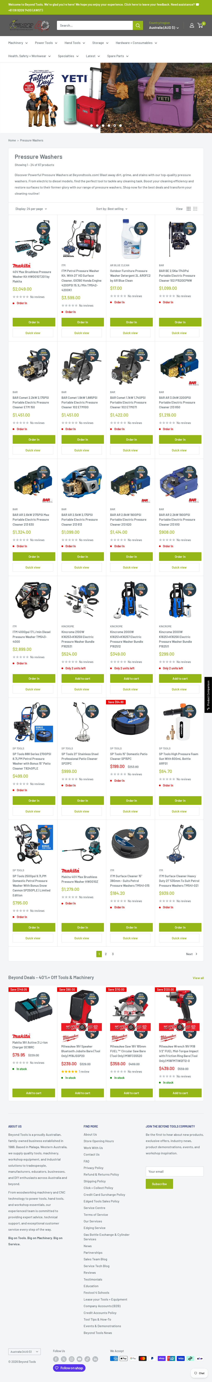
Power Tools (44, 43)
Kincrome (67, 626)
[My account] (192, 25)
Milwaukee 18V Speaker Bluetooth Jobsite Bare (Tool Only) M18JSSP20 (80, 1051)
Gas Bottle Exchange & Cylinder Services (107, 1236)
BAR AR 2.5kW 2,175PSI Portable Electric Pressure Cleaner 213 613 (79, 519)
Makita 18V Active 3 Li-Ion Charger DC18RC (30, 1044)
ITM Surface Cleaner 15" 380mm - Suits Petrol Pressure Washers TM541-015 (129, 881)
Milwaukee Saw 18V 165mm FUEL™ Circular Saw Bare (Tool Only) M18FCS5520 (128, 1051)
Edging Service (95, 1228)
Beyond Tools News (98, 1333)
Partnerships (93, 1252)
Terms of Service (96, 1214)
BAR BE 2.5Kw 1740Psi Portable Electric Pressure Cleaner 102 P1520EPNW (177, 275)
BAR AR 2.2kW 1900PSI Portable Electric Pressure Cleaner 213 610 (177, 519)
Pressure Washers (31, 140)
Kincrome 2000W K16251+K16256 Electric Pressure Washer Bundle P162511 (175, 639)
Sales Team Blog (95, 1259)
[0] (200, 25)
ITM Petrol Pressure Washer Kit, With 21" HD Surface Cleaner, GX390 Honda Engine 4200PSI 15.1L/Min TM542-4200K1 (81, 280)
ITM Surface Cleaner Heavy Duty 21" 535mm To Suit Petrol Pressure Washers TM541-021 (179, 881)
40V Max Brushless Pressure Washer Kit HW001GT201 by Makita (32, 276)
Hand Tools (73, 43)
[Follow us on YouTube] (79, 1359)
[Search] (138, 25)
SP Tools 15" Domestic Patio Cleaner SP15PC (128, 756)
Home (12, 140)
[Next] (203, 1043)
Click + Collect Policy (98, 1188)
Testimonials (93, 1279)
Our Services (93, 1221)
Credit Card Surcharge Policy (104, 1194)
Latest (90, 56)
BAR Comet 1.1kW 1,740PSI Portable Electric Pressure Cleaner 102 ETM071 (128, 402)
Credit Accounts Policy (100, 1313)
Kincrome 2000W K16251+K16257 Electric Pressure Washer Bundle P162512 (126, 639)
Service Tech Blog (97, 1266)
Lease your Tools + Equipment (105, 1299)
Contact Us (92, 1154)
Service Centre (94, 1208)
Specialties (66, 56)
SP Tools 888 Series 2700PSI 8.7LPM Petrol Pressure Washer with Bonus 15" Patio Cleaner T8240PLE (32, 761)
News (88, 1246)
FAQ (86, 1161)
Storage (98, 43)
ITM (63, 265)
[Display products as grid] (188, 209)
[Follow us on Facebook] (56, 1359)
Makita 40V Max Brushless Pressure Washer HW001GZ (79, 879)
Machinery (15, 43)
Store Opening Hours (99, 1141)
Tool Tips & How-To (97, 1319)
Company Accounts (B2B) (102, 1306)
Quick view (32, 333)
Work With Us (93, 1148)
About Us (90, 1134)
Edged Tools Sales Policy (101, 1201)
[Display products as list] (195, 209)
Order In (34, 322)
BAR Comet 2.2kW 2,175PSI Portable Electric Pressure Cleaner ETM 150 (31, 402)
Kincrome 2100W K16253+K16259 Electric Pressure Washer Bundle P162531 (77, 639)
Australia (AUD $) (21, 1351)
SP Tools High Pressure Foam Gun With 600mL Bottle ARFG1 (178, 758)
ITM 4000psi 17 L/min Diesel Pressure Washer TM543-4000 (32, 636)
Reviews (90, 1272)
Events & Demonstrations (102, 1326)
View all (199, 978)
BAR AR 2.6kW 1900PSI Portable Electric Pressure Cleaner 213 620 (128, 519)
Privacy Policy (94, 1168)
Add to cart (82, 678)
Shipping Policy (95, 1181)
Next (189, 954)
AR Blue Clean (119, 265)
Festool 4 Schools (96, 1292)
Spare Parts (115, 56)
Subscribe (159, 1184)
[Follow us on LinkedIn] (95, 1359)
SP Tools (18, 748)
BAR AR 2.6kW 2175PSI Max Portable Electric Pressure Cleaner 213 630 (31, 519)
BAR (161, 265)
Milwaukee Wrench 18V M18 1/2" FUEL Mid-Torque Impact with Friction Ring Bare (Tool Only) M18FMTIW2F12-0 (179, 1053)
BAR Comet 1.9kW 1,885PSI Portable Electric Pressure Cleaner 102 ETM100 (79, 402)
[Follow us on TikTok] (87, 1359)
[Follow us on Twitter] (64, 1359)
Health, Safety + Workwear (27, 56)
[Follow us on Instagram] (72, 1359)
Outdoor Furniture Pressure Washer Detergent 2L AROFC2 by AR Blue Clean (130, 275)
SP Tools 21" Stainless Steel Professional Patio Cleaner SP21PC (80, 758)
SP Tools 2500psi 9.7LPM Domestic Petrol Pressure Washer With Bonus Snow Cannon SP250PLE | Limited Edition (31, 885)
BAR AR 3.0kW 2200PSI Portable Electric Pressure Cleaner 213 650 (177, 402)
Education (91, 1286)
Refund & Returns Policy (101, 1174)
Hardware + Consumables (134, 43)
